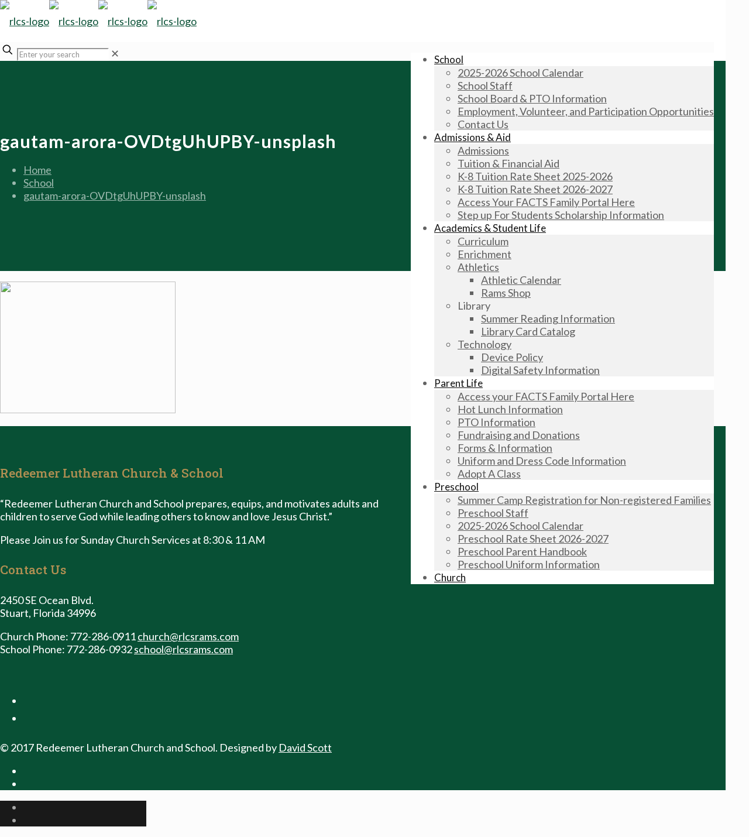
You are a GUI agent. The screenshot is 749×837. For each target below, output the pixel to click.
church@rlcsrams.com (188, 636)
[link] (115, 53)
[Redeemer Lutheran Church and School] (98, 21)
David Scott (305, 747)
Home (37, 169)
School (38, 182)
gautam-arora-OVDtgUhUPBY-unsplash (114, 195)
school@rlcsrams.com (183, 649)
